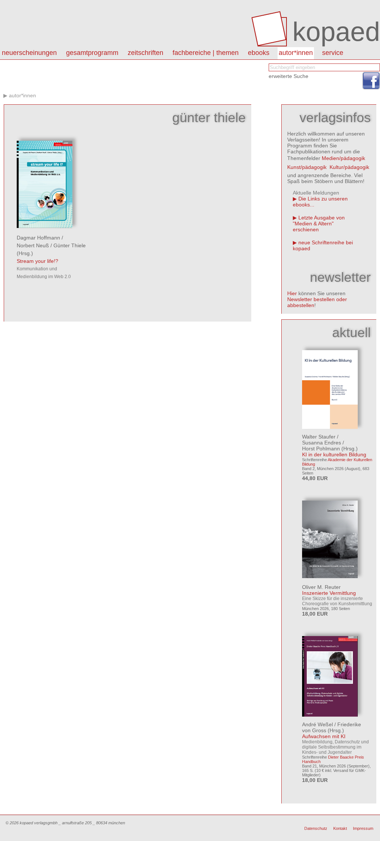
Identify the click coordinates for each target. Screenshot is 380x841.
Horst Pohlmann (321, 449)
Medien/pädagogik (343, 158)
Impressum (363, 828)
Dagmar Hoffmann (38, 238)
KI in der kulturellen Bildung (334, 454)
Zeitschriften (145, 52)
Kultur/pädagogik (349, 167)
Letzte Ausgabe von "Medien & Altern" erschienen (319, 223)
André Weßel (317, 724)
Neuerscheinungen (29, 52)
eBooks (258, 52)
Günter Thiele (69, 245)
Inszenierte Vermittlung (329, 593)
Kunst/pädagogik (307, 167)
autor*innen (296, 52)
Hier (292, 293)
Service (332, 52)
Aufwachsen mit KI (323, 736)
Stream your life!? (37, 261)
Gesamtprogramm (92, 52)
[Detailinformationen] (44, 226)
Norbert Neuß (33, 245)
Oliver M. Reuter (321, 587)
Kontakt (340, 828)
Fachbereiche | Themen (206, 52)
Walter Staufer (318, 437)
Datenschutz (315, 828)
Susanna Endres (321, 443)
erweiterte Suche (288, 76)
